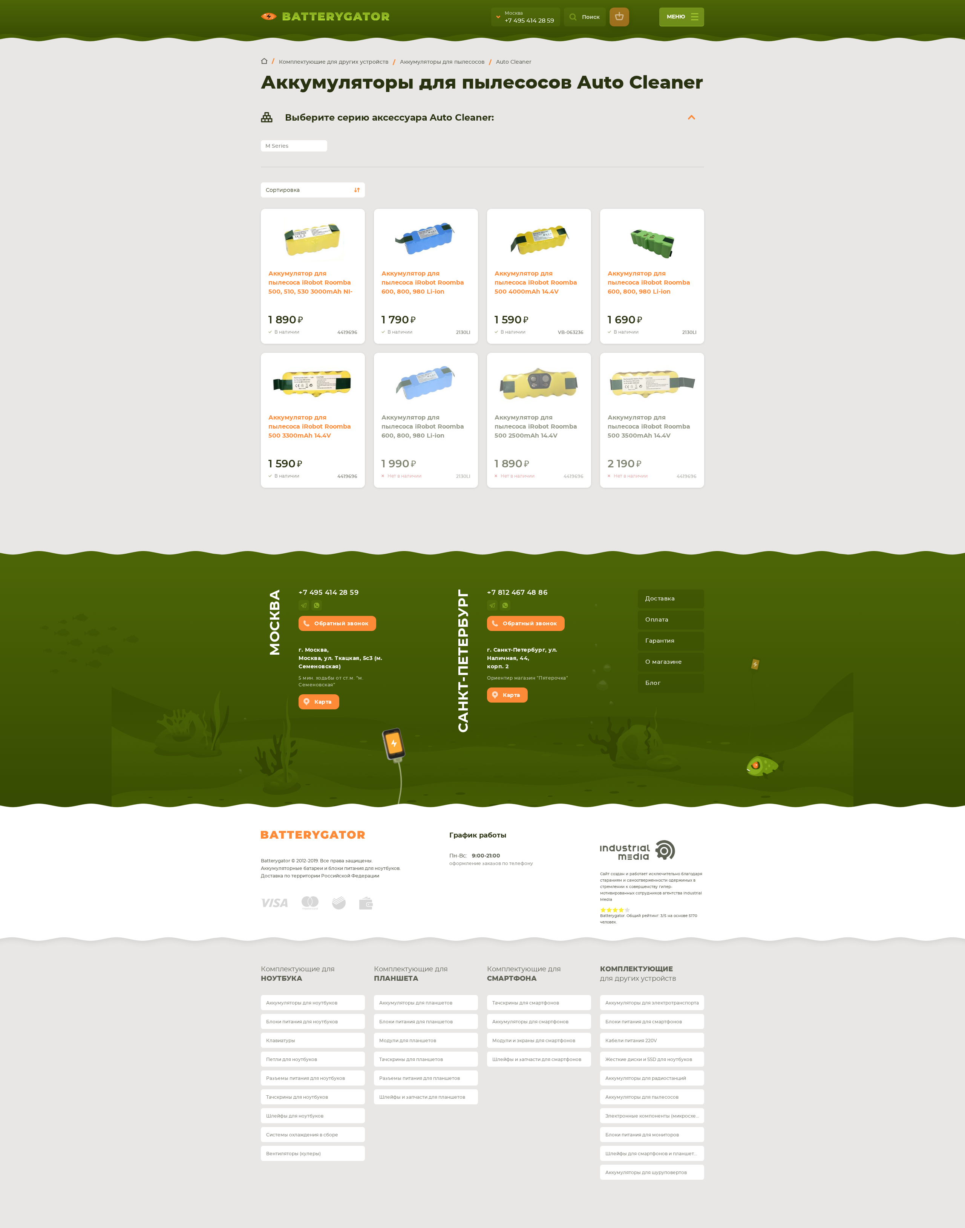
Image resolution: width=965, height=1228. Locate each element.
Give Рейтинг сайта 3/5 (615, 910)
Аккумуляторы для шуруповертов (646, 1172)
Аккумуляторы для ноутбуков (301, 1003)
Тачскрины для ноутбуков (297, 1097)
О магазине (663, 662)
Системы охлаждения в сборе (302, 1135)
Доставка (660, 599)
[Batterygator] (267, 61)
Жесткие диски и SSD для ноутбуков (648, 1059)
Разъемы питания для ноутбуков (305, 1078)
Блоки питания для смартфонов (643, 1022)
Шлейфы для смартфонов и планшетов (652, 1153)
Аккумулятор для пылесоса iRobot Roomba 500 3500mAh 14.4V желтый (649, 431)
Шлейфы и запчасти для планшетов (422, 1097)
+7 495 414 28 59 (529, 21)
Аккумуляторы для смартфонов (530, 1022)
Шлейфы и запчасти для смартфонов (536, 1059)
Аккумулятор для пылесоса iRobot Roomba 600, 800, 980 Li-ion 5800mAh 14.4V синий (422, 431)
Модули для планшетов (407, 1040)
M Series (276, 146)
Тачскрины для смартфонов (525, 1003)
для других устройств (638, 974)
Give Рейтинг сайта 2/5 (609, 910)
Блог (652, 683)
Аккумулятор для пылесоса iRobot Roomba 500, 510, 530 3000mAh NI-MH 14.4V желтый (310, 287)
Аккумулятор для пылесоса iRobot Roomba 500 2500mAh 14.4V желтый (536, 431)
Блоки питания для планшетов (416, 1022)
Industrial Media (638, 850)
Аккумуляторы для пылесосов (642, 1097)
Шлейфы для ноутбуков (294, 1116)
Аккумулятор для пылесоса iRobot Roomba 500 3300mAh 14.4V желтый (309, 431)
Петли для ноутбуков (291, 1059)
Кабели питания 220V (631, 1040)
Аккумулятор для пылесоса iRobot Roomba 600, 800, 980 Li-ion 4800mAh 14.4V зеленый (649, 287)
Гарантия (659, 641)
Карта (323, 702)
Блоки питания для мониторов (642, 1135)
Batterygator (313, 835)
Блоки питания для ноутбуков (302, 1022)
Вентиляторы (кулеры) (293, 1153)
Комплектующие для (298, 974)
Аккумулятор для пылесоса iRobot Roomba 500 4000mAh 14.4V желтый (536, 287)
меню (676, 17)
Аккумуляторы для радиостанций (645, 1078)
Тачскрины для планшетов (411, 1059)
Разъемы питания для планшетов (419, 1078)
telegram (304, 605)
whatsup (316, 605)
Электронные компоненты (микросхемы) (654, 1116)
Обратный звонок (341, 623)
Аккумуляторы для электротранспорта (652, 1003)
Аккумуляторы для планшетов (415, 1003)
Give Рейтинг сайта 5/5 (627, 910)
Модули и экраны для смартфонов (533, 1040)
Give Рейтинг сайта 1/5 (603, 910)
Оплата (656, 620)
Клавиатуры (280, 1040)
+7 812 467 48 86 (517, 593)
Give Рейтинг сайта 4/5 (621, 910)
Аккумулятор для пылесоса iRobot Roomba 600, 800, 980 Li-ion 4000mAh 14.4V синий (422, 287)
